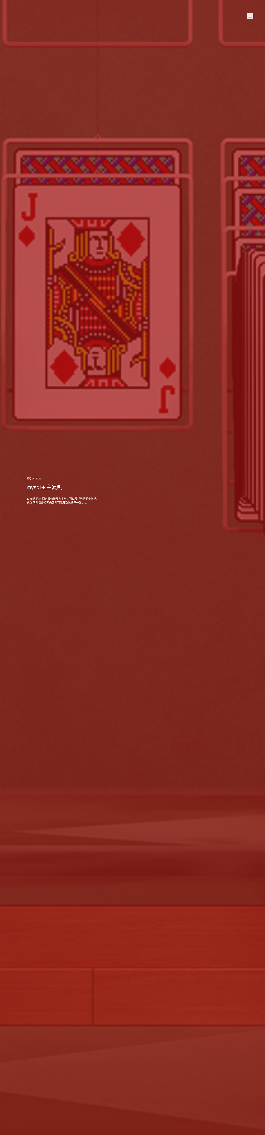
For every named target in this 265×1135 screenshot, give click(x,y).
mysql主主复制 (44, 487)
